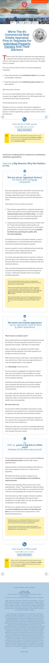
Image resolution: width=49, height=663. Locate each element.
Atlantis (7, 600)
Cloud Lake (40, 600)
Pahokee (24, 607)
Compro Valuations (25, 10)
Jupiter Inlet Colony (29, 603)
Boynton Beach (26, 600)
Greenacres (24, 602)
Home (14, 22)
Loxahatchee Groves (25, 605)
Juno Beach (17, 603)
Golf (20, 602)
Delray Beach (9, 602)
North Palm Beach (9, 607)
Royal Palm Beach (33, 608)
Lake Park (6, 605)
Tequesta (26, 610)
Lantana (18, 605)
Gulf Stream (30, 602)
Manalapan (33, 605)
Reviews (36, 22)
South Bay (41, 608)
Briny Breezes (34, 600)
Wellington (31, 610)
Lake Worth (12, 605)
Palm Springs (18, 608)
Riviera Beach (25, 608)
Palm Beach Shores (9, 608)
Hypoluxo (11, 603)
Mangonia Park (40, 605)
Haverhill (36, 602)
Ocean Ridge (18, 607)
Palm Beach (29, 607)
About (28, 22)
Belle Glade (12, 600)
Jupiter (22, 603)
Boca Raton (19, 600)
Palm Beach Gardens (38, 607)
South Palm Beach (19, 610)
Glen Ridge (15, 602)
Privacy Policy (24, 651)
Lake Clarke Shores (39, 603)
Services (21, 22)
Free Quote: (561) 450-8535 (40, 1)
